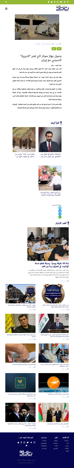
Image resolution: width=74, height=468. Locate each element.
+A (59, 49)
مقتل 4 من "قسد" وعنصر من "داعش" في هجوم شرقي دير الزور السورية (25, 156)
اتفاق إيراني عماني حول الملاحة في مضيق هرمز (58, 424)
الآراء (56, 446)
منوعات (55, 443)
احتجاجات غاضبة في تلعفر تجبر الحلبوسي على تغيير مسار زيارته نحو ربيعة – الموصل (50, 156)
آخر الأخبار (66, 437)
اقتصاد (67, 448)
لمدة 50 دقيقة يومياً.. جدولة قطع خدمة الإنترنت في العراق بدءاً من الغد (52, 265)
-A (54, 49)
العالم (67, 451)
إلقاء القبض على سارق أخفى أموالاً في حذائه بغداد (24, 364)
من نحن (44, 437)
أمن (67, 443)
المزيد (56, 437)
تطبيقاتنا (44, 446)
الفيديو (56, 448)
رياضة (56, 441)
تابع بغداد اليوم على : (26, 437)
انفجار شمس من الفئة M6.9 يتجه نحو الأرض (58, 394)
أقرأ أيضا (55, 122)
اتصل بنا (44, 448)
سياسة (66, 441)
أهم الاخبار (61, 223)
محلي (67, 446)
